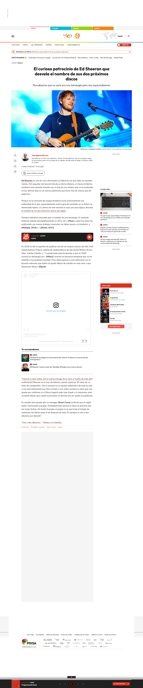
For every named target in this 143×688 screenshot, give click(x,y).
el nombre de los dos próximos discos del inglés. (43, 210)
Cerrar (130, 52)
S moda (85, 645)
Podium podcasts (67, 645)
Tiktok (63, 612)
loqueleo (94, 645)
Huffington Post (50, 642)
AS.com (94, 640)
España (120, 36)
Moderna (56, 645)
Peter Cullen (94, 58)
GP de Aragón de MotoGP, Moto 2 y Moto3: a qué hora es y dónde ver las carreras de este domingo (113, 241)
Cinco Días (76, 642)
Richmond (46, 645)
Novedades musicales (38, 427)
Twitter (15, 161)
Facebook (15, 155)
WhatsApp (15, 166)
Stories (84, 612)
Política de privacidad (52, 635)
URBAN (96, 28)
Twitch (80, 612)
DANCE (76, 28)
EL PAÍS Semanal (91, 642)
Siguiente (83, 684)
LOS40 (33, 28)
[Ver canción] (105, 291)
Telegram (15, 172)
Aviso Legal (30, 635)
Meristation (104, 645)
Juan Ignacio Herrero (40, 155)
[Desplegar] (71, 677)
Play (71, 684)
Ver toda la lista (115, 326)
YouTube (67, 612)
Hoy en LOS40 (59, 45)
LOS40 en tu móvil (96, 635)
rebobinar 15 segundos (65, 684)
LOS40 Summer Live (73, 45)
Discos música (51, 427)
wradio (68, 642)
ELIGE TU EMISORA (120, 683)
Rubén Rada (118, 58)
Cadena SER (87, 640)
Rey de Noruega (106, 58)
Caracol (108, 640)
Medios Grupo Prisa (28, 647)
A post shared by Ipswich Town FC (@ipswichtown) (56, 341)
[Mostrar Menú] (14, 36)
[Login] (129, 36)
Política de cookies (66, 635)
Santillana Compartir (78, 640)
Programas (38, 45)
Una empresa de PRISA (29, 642)
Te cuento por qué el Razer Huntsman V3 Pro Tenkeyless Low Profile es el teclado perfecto (115, 218)
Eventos (49, 45)
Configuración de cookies (81, 635)
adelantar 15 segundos (78, 684)
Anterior (60, 684)
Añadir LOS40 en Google (35, 173)
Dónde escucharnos (110, 635)
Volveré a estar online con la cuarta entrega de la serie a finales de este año (57, 379)
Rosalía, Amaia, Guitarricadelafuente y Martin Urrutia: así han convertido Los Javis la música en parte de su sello (114, 229)
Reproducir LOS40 (89, 237)
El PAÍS (47, 640)
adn (101, 640)
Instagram (59, 612)
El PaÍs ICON (76, 645)
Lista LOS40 (16, 45)
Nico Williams (83, 58)
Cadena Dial (84, 642)
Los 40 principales (58, 640)
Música (25, 45)
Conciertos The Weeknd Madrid (64, 58)
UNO (62, 642)
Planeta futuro (99, 642)
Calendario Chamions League (39, 58)
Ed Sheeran (25, 427)
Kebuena (107, 642)
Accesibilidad (40, 635)
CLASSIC (55, 28)
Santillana (67, 640)
